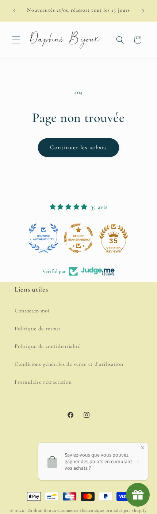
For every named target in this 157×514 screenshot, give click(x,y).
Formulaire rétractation (43, 382)
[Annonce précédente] (14, 11)
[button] (16, 40)
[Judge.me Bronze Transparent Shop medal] (78, 238)
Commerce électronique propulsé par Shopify (101, 510)
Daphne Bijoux (41, 510)
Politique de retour (38, 328)
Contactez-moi (32, 310)
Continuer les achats (78, 147)
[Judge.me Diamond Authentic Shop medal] (43, 238)
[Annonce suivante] (143, 11)
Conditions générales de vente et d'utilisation (69, 364)
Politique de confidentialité (47, 346)
